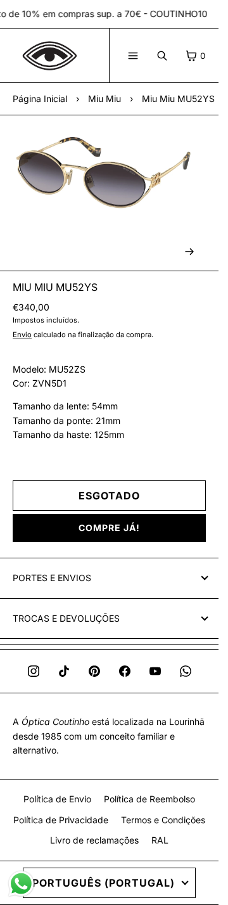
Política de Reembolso (149, 798)
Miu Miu (104, 98)
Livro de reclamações (94, 840)
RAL (159, 840)
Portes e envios (52, 577)
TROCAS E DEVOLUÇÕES (66, 618)
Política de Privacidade (60, 819)
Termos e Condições (163, 819)
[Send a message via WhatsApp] (21, 884)
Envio (22, 334)
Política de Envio (57, 798)
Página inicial (40, 98)
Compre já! (109, 527)
